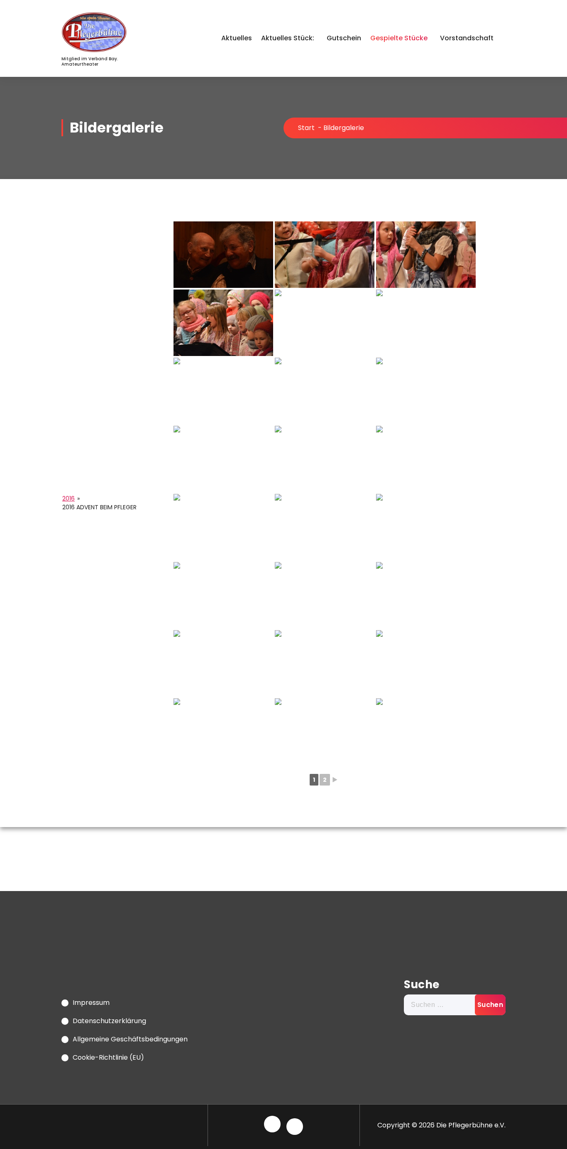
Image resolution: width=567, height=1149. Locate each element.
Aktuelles (236, 38)
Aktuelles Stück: (287, 38)
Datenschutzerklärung (109, 1021)
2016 (68, 498)
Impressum (91, 1002)
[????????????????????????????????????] (223, 254)
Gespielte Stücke (399, 38)
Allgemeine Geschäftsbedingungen (130, 1039)
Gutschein (344, 38)
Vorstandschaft (467, 38)
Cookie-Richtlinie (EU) (108, 1057)
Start (306, 128)
